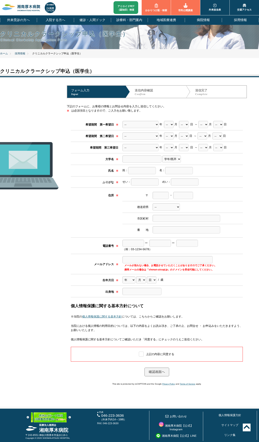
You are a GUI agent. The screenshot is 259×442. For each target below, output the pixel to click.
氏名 (113, 170)
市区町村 (143, 218)
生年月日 (110, 280)
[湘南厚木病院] (21, 8)
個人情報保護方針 (230, 415)
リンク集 (230, 435)
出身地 (111, 291)
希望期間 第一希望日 (102, 124)
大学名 (111, 159)
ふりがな (110, 182)
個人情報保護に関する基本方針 (102, 316)
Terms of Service (187, 384)
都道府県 (143, 207)
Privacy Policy (168, 384)
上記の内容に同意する (160, 354)
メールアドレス (106, 264)
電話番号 (110, 245)
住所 (113, 195)
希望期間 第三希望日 (104, 147)
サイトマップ (229, 425)
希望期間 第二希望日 (102, 136)
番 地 (143, 229)
